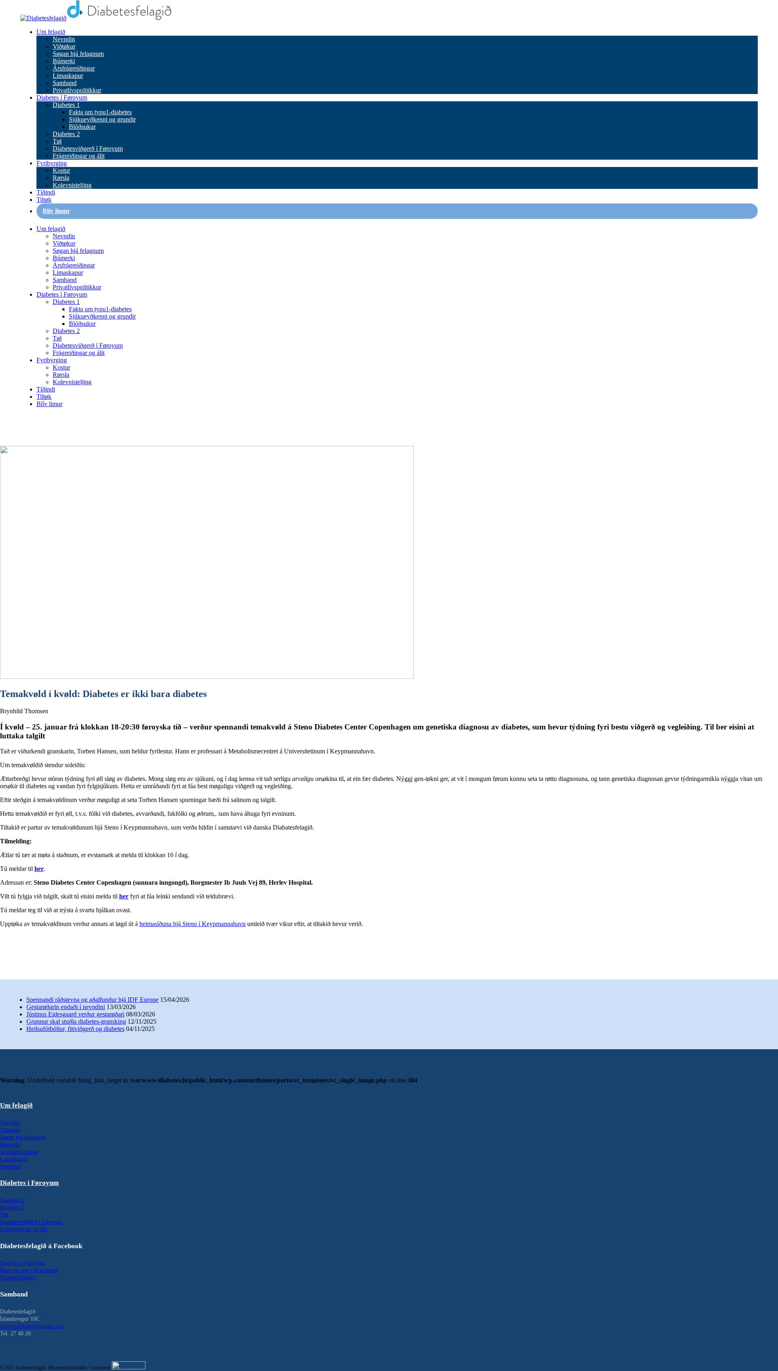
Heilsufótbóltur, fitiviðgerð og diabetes (75, 1028)
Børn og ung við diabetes (29, 1270)
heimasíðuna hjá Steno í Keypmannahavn (192, 923)
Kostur (61, 170)
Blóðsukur (82, 126)
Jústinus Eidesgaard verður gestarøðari (75, 1014)
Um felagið (50, 31)
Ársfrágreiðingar (74, 68)
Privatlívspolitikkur (77, 90)
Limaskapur (68, 75)
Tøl (57, 141)
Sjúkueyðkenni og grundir (102, 119)
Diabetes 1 (66, 104)
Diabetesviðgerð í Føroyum (88, 148)
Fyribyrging (51, 163)
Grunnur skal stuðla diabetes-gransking (76, 1021)
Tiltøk (43, 199)
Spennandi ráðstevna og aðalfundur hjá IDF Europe (92, 999)
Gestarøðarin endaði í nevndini (65, 1006)
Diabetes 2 (66, 133)
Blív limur (56, 210)
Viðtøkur (64, 46)
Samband (65, 82)
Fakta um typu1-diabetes (100, 112)
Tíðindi (45, 192)
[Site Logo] (96, 18)
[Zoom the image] (389, 1087)
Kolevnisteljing (72, 185)
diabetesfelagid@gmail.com (32, 1326)
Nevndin (64, 39)
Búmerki (64, 61)
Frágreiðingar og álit (79, 155)
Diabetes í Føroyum (61, 97)
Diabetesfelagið (17, 1278)
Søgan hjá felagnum (78, 53)
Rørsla (61, 177)
